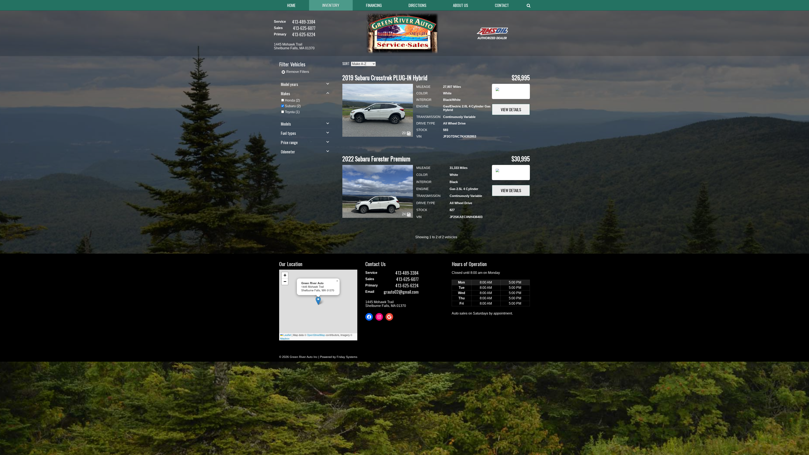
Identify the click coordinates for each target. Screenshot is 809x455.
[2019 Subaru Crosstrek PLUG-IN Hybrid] (377, 135)
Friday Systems (347, 357)
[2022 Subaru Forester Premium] (377, 216)
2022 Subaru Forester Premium (376, 158)
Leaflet (287, 335)
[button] (318, 300)
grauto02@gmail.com (401, 292)
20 (404, 133)
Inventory (330, 5)
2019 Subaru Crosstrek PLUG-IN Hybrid (384, 77)
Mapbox (284, 338)
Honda (290, 100)
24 (404, 214)
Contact (502, 5)
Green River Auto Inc (303, 357)
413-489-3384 (303, 22)
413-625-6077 (304, 28)
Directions (417, 5)
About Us (460, 5)
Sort (346, 63)
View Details (511, 109)
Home (291, 5)
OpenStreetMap (316, 335)
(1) (292, 112)
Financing (374, 5)
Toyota (290, 112)
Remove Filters (297, 72)
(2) (292, 100)
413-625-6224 (303, 34)
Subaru (290, 106)
